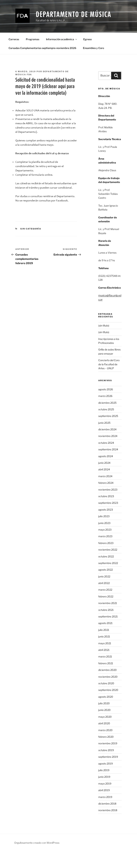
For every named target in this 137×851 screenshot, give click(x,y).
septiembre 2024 (108, 449)
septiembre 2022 (108, 563)
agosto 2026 (105, 389)
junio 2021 (104, 636)
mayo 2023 (104, 529)
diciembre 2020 (107, 669)
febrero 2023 (105, 543)
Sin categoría (30, 228)
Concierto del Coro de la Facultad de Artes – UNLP (109, 364)
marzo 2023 (105, 536)
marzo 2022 (105, 589)
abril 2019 (104, 790)
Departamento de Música (73, 14)
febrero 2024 (105, 482)
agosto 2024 (105, 456)
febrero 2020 (106, 736)
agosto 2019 (105, 763)
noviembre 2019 (107, 743)
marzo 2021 (105, 656)
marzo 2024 (105, 476)
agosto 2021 (105, 623)
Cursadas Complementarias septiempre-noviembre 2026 (42, 48)
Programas (32, 39)
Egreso (87, 39)
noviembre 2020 (108, 676)
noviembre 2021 (107, 603)
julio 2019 (103, 770)
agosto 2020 (105, 696)
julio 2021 (103, 629)
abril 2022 (104, 583)
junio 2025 (104, 422)
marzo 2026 (105, 395)
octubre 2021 (106, 609)
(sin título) (103, 325)
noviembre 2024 (107, 435)
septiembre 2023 (108, 502)
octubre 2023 (106, 496)
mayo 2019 (104, 783)
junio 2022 (104, 576)
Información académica (60, 39)
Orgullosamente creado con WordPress (36, 842)
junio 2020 (104, 709)
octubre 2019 (106, 750)
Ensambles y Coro (93, 48)
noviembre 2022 (107, 549)
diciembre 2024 (107, 429)
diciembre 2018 (107, 803)
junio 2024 (104, 462)
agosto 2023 (105, 509)
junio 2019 (104, 776)
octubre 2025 (106, 409)
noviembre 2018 (107, 810)
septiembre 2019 (108, 756)
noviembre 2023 (107, 489)
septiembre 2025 (108, 415)
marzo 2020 (105, 730)
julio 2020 (104, 703)
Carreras (14, 39)
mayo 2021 (104, 643)
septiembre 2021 (108, 616)
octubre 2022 (106, 556)
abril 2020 (104, 723)
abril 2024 (104, 469)
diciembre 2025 (107, 402)
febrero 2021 (105, 663)
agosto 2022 (105, 569)
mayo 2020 (105, 716)
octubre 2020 (106, 683)
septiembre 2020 (108, 689)
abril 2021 (104, 649)
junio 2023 (104, 523)
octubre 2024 (106, 442)
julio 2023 (104, 516)
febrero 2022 (105, 596)
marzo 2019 (105, 796)
